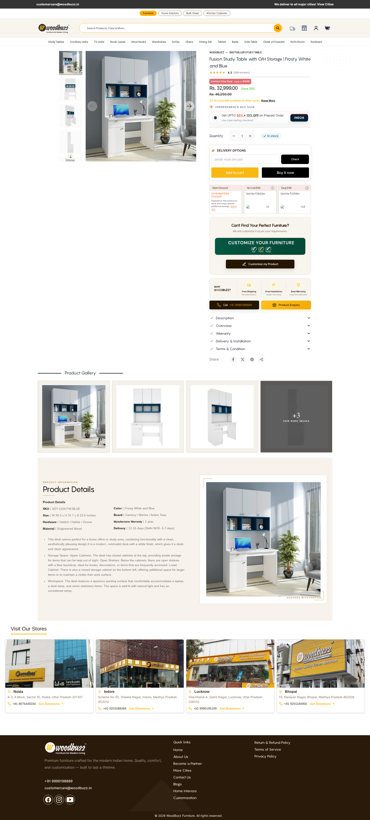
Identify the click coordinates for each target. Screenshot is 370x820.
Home (178, 750)
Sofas (175, 41)
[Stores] (304, 28)
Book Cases (117, 41)
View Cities (325, 4)
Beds (235, 41)
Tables (222, 41)
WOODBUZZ (216, 52)
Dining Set (205, 41)
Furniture (148, 13)
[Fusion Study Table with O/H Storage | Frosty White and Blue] (70, 62)
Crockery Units (79, 41)
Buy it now (285, 172)
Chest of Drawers (274, 41)
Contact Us (182, 777)
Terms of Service (267, 749)
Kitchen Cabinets (217, 13)
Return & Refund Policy (272, 742)
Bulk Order (192, 13)
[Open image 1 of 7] (74, 417)
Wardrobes (159, 41)
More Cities (182, 770)
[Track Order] (292, 28)
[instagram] (59, 800)
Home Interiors (170, 13)
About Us (180, 756)
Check (295, 159)
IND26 (299, 117)
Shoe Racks (138, 41)
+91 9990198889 (59, 781)
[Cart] (327, 28)
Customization (185, 798)
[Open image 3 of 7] (222, 417)
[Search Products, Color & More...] (278, 28)
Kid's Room (298, 41)
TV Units (99, 41)
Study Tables (56, 41)
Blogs (177, 784)
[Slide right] (71, 157)
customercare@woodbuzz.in (57, 4)
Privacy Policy (265, 756)
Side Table (250, 41)
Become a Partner (187, 763)
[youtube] (70, 800)
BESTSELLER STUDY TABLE (245, 52)
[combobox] (180, 28)
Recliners (316, 41)
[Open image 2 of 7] (148, 417)
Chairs (189, 41)
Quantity (216, 136)
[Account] (316, 28)
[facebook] (48, 800)
